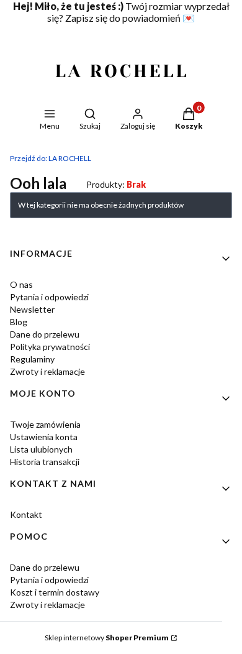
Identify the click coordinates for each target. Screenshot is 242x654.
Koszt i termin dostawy (54, 592)
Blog (18, 321)
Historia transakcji (44, 461)
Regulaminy (32, 359)
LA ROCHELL (50, 158)
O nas (21, 284)
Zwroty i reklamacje (47, 371)
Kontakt (26, 514)
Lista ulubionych (41, 449)
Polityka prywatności (50, 346)
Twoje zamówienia (45, 424)
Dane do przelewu (44, 334)
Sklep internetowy (107, 637)
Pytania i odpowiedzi (49, 297)
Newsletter (32, 309)
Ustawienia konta (44, 436)
